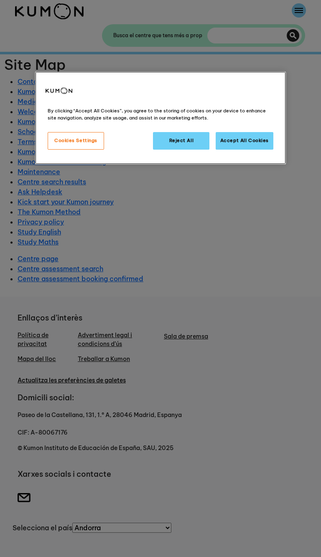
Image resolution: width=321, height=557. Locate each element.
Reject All (181, 140)
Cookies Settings (75, 140)
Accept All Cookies (244, 140)
